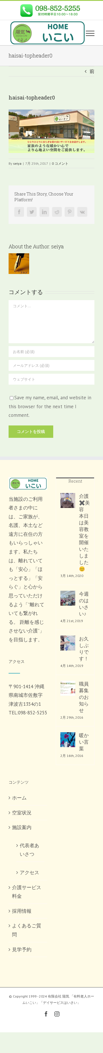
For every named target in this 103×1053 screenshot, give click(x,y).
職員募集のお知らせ (84, 697)
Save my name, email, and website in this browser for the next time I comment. (50, 406)
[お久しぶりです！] (67, 643)
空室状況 (21, 813)
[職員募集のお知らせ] (67, 688)
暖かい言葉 (84, 742)
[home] (28, 481)
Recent (75, 481)
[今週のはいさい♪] (67, 598)
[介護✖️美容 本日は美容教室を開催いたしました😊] (67, 500)
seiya (17, 163)
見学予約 (21, 949)
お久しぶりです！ (84, 649)
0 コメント (60, 163)
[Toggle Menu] (90, 33)
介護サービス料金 (26, 891)
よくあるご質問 (26, 930)
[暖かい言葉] (67, 739)
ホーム (19, 798)
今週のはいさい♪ (84, 604)
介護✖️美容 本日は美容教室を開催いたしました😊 (84, 532)
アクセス (29, 872)
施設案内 (21, 827)
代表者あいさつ (29, 850)
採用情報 (21, 911)
